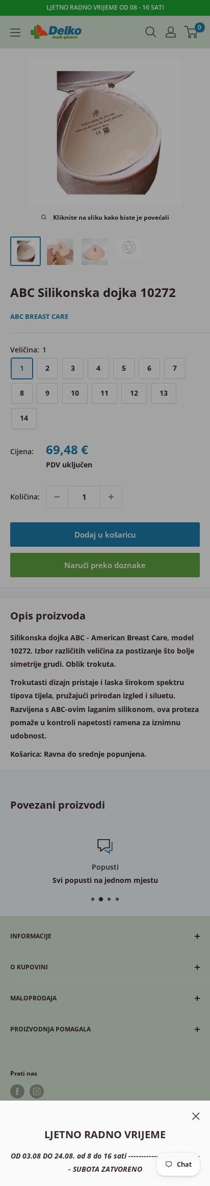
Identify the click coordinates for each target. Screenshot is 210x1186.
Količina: (25, 496)
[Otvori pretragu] (150, 32)
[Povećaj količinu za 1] (111, 497)
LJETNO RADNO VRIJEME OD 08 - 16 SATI (105, 7)
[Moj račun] (171, 32)
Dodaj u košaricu (105, 534)
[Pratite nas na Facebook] (17, 1091)
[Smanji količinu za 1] (57, 497)
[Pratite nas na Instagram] (37, 1091)
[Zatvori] (196, 1115)
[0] (191, 32)
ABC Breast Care (39, 316)
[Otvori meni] (15, 32)
